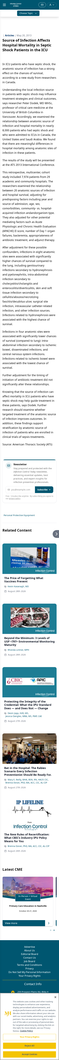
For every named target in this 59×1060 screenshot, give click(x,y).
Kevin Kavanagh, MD (18, 586)
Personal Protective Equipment (19, 515)
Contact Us (29, 957)
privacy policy (14, 498)
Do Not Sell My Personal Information (29, 972)
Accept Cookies (29, 1054)
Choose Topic (26, 13)
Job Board (29, 961)
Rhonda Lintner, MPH (18, 649)
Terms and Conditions (29, 965)
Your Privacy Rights (30, 975)
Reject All (29, 1045)
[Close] (55, 997)
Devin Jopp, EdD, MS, (18, 713)
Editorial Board (29, 954)
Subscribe (42, 489)
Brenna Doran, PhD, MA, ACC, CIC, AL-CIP (26, 782)
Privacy (29, 968)
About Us (29, 950)
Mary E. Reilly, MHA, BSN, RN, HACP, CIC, (28, 779)
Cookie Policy (26, 1031)
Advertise (29, 946)
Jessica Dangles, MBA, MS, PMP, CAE (23, 716)
